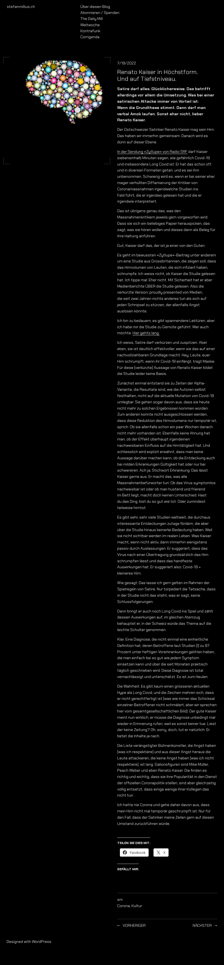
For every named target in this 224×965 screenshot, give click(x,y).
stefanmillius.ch (21, 6)
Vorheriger (134, 925)
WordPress (41, 941)
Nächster (202, 925)
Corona (123, 905)
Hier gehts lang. (146, 333)
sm (120, 899)
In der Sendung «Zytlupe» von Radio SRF (152, 151)
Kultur (136, 905)
